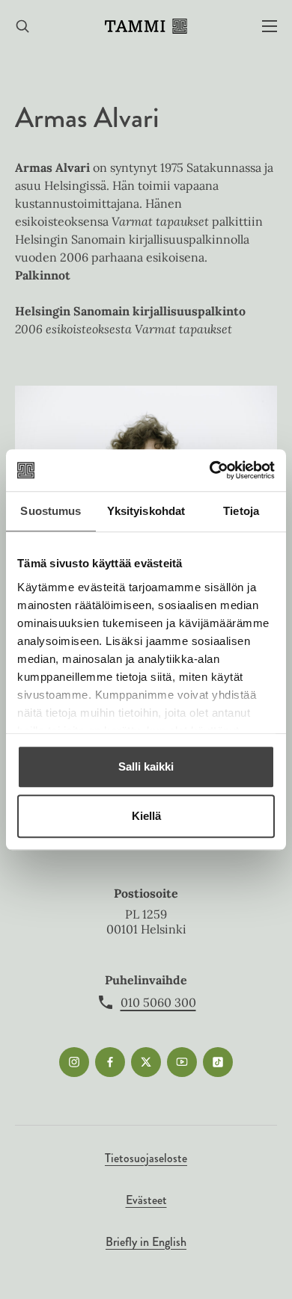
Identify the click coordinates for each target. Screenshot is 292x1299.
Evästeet (146, 1200)
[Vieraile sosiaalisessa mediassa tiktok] (218, 1062)
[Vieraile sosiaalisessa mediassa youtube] (182, 1062)
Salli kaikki (146, 766)
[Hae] (22, 26)
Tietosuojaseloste (146, 1158)
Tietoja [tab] (241, 511)
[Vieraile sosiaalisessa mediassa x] (146, 1062)
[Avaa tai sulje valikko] (270, 26)
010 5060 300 (158, 1002)
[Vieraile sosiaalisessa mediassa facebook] (110, 1062)
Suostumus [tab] (50, 511)
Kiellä (146, 815)
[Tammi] (146, 26)
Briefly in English (146, 1241)
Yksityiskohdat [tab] (146, 511)
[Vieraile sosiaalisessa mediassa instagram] (74, 1062)
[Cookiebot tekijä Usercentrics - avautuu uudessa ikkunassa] (210, 470)
